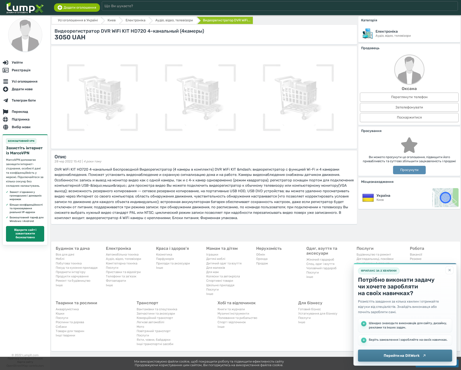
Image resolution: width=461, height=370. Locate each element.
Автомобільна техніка (122, 254)
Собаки (61, 326)
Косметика (164, 254)
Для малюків (215, 267)
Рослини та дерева (70, 322)
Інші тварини (65, 335)
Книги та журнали (231, 309)
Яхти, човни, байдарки (153, 339)
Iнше (59, 285)
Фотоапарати (116, 280)
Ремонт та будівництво (73, 280)
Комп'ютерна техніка (121, 263)
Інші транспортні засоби (155, 344)
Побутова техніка (69, 263)
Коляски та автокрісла (223, 276)
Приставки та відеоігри (123, 272)
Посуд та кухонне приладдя (76, 267)
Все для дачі (65, 254)
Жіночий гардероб (320, 259)
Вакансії (416, 254)
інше (309, 277)
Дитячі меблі (215, 259)
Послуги (112, 267)
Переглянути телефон (409, 97)
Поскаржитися (409, 117)
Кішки (60, 313)
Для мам (212, 272)
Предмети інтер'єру (70, 272)
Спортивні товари (219, 280)
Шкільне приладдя (220, 285)
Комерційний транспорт (155, 318)
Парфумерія (165, 259)
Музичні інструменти (233, 313)
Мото (140, 326)
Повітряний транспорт (154, 331)
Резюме (415, 259)
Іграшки (212, 254)
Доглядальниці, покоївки (375, 259)
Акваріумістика (67, 309)
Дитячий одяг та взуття (224, 263)
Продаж (262, 263)
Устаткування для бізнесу (317, 313)
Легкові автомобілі (150, 322)
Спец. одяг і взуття (320, 264)
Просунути (409, 170)
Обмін (260, 254)
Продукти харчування (72, 276)
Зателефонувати (409, 107)
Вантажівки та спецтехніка (157, 309)
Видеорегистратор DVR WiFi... (226, 20)
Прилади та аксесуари (173, 263)
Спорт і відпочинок (232, 322)
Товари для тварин (70, 331)
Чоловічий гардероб (321, 268)
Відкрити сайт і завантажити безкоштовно (25, 233)
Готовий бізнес (309, 309)
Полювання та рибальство (237, 318)
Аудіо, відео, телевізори (123, 259)
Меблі (60, 259)
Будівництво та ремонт (374, 254)
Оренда (261, 259)
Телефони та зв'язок (121, 276)
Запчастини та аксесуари (156, 313)
